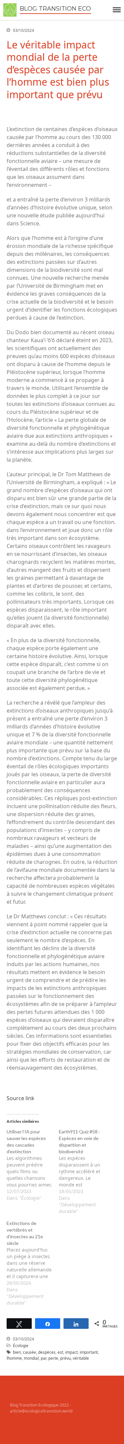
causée (29, 1352)
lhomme (14, 1358)
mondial (31, 1358)
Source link (20, 1098)
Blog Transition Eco (55, 8)
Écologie (20, 1345)
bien (17, 1352)
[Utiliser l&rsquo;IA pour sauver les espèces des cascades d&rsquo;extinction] (33, 1164)
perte (53, 1358)
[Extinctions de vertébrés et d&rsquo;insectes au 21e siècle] (33, 1263)
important (89, 1352)
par (43, 1358)
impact (71, 1352)
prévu (65, 1358)
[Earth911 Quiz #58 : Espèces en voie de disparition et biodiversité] (85, 1171)
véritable (81, 1358)
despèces (47, 1352)
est (60, 1352)
